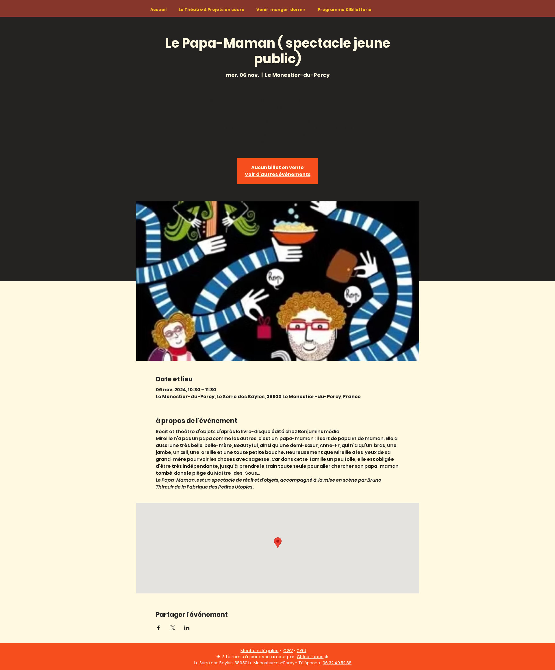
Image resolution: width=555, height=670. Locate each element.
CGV (288, 651)
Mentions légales (259, 651)
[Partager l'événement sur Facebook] (158, 628)
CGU (301, 651)
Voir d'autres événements (277, 174)
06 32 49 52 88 (337, 663)
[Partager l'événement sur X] (172, 628)
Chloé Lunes (310, 657)
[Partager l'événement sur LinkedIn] (187, 628)
